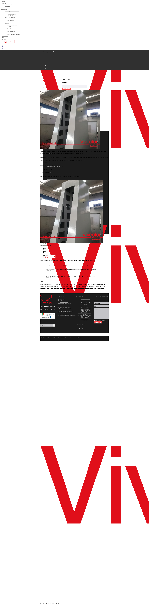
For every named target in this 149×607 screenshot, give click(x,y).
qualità (72, 288)
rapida (75, 288)
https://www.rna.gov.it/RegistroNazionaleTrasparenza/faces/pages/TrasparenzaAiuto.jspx (72, 315)
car (77, 284)
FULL (79, 286)
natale (58, 288)
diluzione (51, 286)
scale (95, 288)
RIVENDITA (87, 288)
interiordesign (43, 288)
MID (55, 288)
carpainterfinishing (87, 284)
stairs (99, 288)
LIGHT (48, 288)
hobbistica (92, 286)
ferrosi (67, 286)
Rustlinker (91, 288)
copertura (98, 284)
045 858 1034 (62, 299)
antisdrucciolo (72, 284)
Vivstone (42, 290)
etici (61, 286)
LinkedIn (79, 339)
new (61, 288)
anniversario (56, 284)
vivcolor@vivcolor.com (48, 51)
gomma (88, 286)
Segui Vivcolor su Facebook (45, 245)
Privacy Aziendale (102, 320)
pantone (68, 288)
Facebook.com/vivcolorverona (67, 303)
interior (104, 286)
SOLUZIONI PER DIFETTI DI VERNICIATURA (53, 58)
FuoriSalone (83, 286)
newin (64, 288)
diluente (42, 286)
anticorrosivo (61, 284)
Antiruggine (67, 284)
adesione (46, 284)
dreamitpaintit (56, 286)
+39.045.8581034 (57, 51)
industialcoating (98, 286)
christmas (93, 284)
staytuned (102, 288)
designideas (103, 284)
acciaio (42, 284)
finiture (71, 286)
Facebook (80, 337)
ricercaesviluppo (81, 288)
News (44, 256)
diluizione (47, 286)
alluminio (50, 284)
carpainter (80, 284)
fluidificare (75, 286)
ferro (64, 286)
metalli (52, 288)
